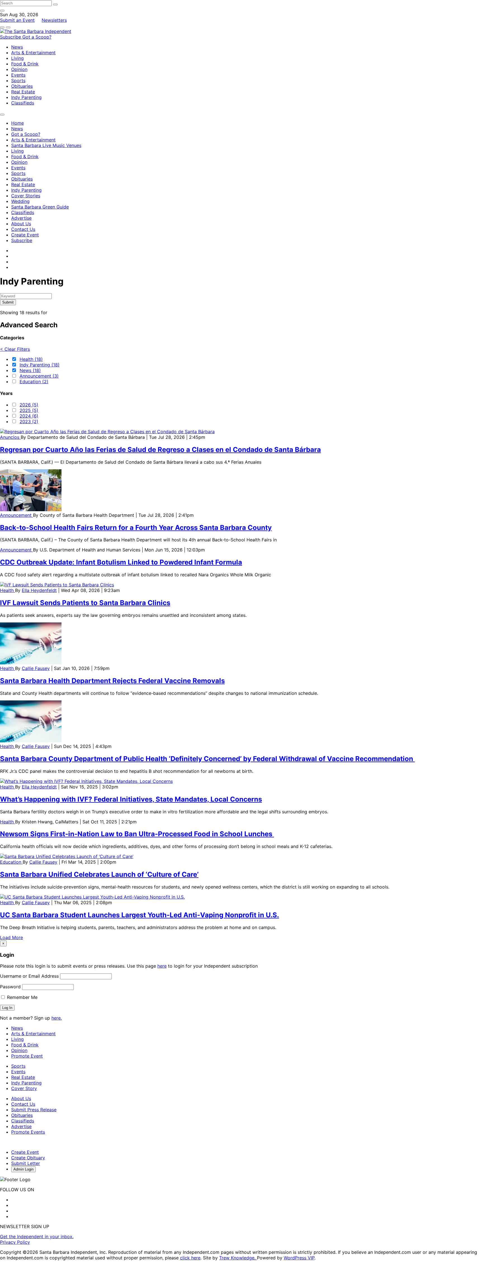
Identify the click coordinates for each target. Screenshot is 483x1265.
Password (10, 986)
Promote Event (27, 1056)
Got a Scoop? (36, 37)
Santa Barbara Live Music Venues (46, 145)
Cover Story (24, 1088)
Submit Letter (25, 1163)
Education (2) (34, 381)
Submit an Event (17, 20)
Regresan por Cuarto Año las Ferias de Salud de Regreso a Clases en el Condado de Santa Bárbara (160, 450)
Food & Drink (25, 64)
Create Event (25, 235)
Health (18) (31, 359)
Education (11, 862)
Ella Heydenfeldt (39, 590)
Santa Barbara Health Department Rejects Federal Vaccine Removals (112, 681)
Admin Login (23, 1169)
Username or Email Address (29, 976)
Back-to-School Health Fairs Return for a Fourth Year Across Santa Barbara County (136, 527)
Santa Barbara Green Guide (40, 207)
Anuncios (10, 437)
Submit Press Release (33, 1109)
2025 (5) (29, 410)
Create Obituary (28, 1157)
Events (18, 75)
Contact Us (23, 229)
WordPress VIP (299, 1258)
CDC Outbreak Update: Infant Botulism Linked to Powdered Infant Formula (121, 562)
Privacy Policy (15, 1242)
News (17, 47)
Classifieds (22, 103)
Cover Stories (25, 195)
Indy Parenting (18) (40, 365)
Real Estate (23, 91)
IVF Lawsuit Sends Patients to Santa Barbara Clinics (85, 603)
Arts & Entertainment (33, 52)
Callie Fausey (36, 668)
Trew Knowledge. (238, 1258)
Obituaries (22, 86)
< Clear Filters (15, 349)
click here (190, 1258)
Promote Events (28, 1132)
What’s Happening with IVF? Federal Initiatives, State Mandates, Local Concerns (131, 799)
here (162, 966)
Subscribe (11, 37)
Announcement (16, 515)
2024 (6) (29, 416)
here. (56, 1018)
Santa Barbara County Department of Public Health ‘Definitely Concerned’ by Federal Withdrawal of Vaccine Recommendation (207, 759)
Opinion (19, 69)
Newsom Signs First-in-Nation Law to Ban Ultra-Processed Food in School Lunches (137, 834)
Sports (18, 80)
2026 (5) (29, 405)
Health (7, 590)
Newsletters (54, 20)
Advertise (21, 218)
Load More (11, 937)
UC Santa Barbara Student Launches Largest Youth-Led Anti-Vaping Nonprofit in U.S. (139, 915)
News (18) (30, 370)
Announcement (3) (39, 376)
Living (17, 58)
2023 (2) (29, 421)
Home (17, 123)
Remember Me (21, 997)
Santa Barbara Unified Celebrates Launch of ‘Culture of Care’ (99, 874)
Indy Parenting (26, 97)
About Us (21, 223)
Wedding (20, 201)
